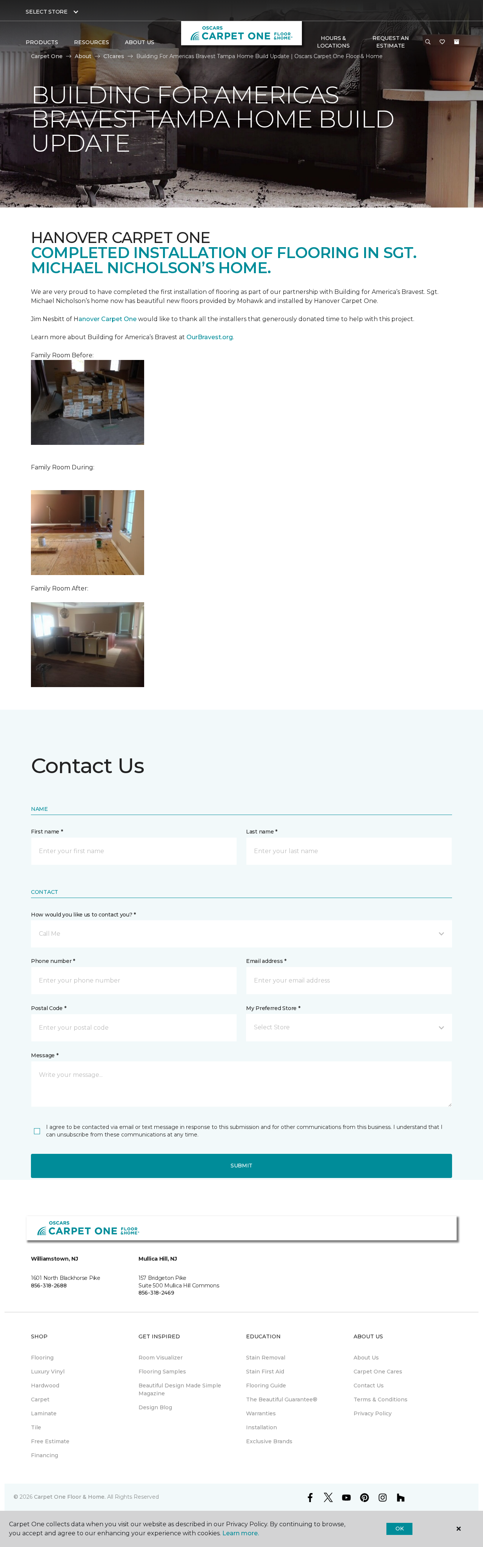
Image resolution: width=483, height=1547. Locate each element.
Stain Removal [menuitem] (265, 1357)
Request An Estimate (390, 42)
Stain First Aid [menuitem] (265, 1371)
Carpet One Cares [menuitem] (378, 1371)
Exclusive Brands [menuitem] (269, 1441)
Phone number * (53, 961)
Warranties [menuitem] (261, 1413)
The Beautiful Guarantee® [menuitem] (281, 1399)
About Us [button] (139, 42)
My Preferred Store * (273, 1008)
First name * (47, 831)
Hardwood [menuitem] (45, 1385)
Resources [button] (91, 42)
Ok (399, 1528)
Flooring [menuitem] (42, 1357)
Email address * (266, 961)
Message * (44, 1055)
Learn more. (240, 1533)
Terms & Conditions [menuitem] (381, 1399)
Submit (241, 1165)
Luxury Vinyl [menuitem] (48, 1371)
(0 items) (456, 42)
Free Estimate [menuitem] (50, 1441)
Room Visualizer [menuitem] (160, 1357)
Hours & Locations (333, 42)
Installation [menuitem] (261, 1427)
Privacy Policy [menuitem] (373, 1413)
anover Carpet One (107, 319)
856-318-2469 (156, 1292)
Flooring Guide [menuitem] (266, 1385)
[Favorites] (442, 42)
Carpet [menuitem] (40, 1399)
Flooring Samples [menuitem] (162, 1371)
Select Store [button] (47, 11)
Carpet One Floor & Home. (70, 1496)
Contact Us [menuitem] (369, 1385)
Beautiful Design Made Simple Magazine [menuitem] (179, 1389)
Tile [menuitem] (36, 1427)
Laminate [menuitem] (44, 1413)
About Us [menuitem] (366, 1357)
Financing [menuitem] (44, 1455)
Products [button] (42, 42)
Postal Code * (48, 1008)
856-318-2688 (49, 1285)
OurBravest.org (209, 337)
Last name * (261, 831)
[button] (428, 42)
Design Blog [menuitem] (155, 1407)
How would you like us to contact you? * (83, 914)
